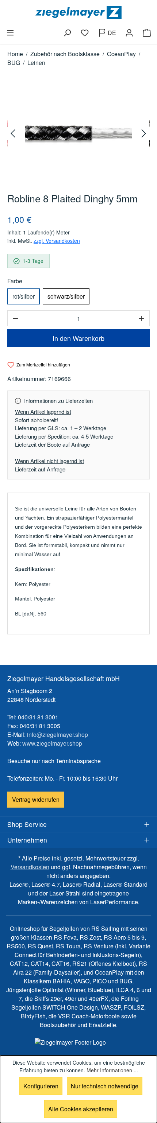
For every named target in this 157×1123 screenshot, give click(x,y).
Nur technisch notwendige (104, 1086)
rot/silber (23, 296)
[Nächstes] (143, 133)
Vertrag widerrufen (36, 799)
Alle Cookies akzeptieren (80, 1109)
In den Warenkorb (78, 338)
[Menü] (10, 33)
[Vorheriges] (13, 133)
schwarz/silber (66, 296)
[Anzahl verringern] (15, 318)
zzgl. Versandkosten (57, 240)
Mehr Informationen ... (112, 1070)
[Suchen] (67, 33)
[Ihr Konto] (129, 33)
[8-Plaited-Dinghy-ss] (78, 133)
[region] (78, 133)
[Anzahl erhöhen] (142, 318)
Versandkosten (30, 867)
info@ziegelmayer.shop (57, 734)
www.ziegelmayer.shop (52, 743)
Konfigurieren (40, 1086)
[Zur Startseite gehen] (78, 12)
